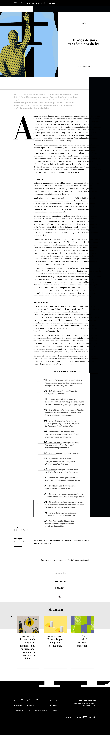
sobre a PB (19, 700)
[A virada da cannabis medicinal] (82, 624)
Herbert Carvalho (21, 530)
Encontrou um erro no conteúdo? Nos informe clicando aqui (65, 560)
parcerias (19, 705)
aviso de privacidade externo (38, 710)
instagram (60, 581)
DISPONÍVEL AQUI (45, 543)
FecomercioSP (33, 700)
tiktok (55, 710)
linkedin (59, 588)
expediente (19, 710)
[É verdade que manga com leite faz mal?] (55, 624)
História (84, 23)
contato (31, 705)
